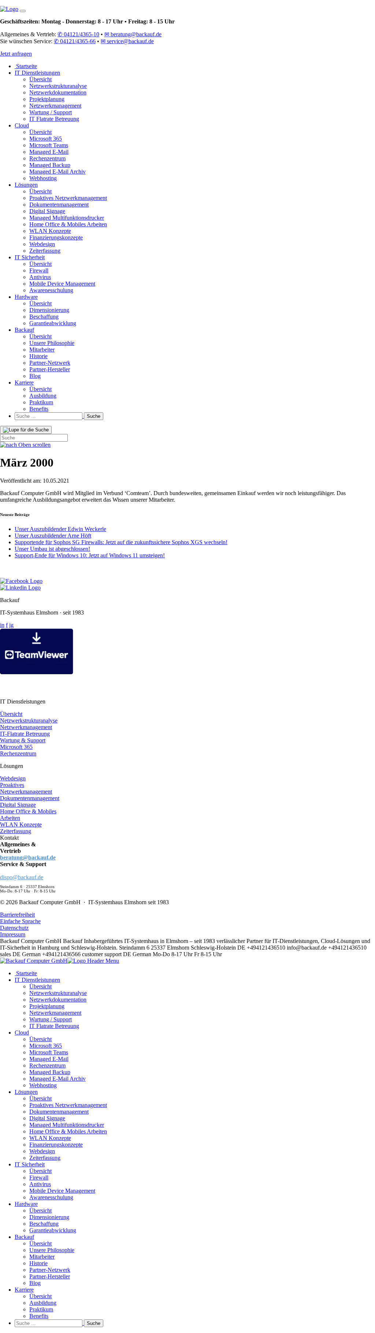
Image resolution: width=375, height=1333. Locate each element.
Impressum (12, 934)
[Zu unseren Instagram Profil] (6, 574)
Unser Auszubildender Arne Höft (53, 535)
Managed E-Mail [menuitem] (48, 1059)
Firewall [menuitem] (38, 1177)
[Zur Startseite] (9, 9)
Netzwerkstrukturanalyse (58, 86)
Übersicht (40, 79)
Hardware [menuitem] (26, 1204)
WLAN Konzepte (50, 231)
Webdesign (42, 244)
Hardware (26, 297)
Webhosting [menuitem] (43, 1085)
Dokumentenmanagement (59, 204)
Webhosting (43, 178)
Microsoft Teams (48, 145)
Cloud (22, 125)
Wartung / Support (50, 112)
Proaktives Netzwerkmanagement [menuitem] (68, 1105)
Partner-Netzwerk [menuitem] (49, 1270)
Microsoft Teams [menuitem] (48, 1052)
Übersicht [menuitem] (40, 986)
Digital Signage (47, 211)
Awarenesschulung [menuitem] (51, 1197)
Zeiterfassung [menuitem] (44, 1158)
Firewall (38, 270)
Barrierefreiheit (17, 914)
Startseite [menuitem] (26, 973)
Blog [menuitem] (35, 1283)
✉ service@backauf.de (127, 41)
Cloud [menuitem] (22, 1032)
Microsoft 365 (45, 138)
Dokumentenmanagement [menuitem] (59, 1112)
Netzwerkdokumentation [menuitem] (57, 999)
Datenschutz (14, 928)
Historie (38, 356)
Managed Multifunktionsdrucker (66, 218)
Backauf (24, 330)
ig (11, 625)
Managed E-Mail (48, 152)
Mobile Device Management (62, 284)
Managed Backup (49, 165)
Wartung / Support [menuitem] (50, 1019)
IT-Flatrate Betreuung (25, 734)
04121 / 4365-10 (40, 851)
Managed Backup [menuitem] (49, 1072)
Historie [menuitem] (38, 1263)
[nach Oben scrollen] (25, 445)
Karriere (24, 382)
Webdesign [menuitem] (42, 1151)
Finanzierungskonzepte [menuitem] (56, 1144)
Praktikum (41, 402)
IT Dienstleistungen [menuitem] (37, 980)
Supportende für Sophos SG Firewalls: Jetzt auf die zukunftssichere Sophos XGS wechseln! (121, 542)
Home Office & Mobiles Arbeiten (68, 224)
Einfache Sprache (20, 921)
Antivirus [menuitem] (40, 1184)
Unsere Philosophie (51, 343)
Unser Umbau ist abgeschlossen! (52, 549)
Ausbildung (42, 396)
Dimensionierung (49, 310)
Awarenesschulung (51, 290)
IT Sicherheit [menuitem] (30, 1164)
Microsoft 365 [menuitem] (45, 1046)
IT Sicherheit (30, 257)
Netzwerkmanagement (55, 106)
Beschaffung (44, 316)
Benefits (38, 409)
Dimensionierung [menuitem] (49, 1217)
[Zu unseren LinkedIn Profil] (20, 587)
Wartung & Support (22, 740)
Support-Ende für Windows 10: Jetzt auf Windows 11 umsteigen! (90, 555)
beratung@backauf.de (28, 857)
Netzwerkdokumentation (57, 92)
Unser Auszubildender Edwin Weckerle (60, 529)
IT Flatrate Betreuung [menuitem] (54, 1026)
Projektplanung (46, 99)
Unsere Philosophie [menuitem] (51, 1250)
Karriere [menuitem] (24, 1289)
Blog (35, 376)
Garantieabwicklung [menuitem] (52, 1230)
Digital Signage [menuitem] (47, 1118)
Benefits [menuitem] (38, 1316)
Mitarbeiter (42, 349)
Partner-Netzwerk (49, 363)
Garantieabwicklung (52, 323)
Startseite (26, 66)
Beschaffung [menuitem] (44, 1224)
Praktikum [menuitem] (41, 1309)
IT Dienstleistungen (37, 73)
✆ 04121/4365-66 (75, 41)
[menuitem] (195, 1323)
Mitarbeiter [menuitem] (42, 1257)
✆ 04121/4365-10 (78, 34)
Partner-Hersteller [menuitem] (49, 1276)
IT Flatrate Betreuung (54, 119)
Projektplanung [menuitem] (46, 1006)
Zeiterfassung (44, 251)
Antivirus (40, 277)
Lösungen (26, 185)
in (2, 625)
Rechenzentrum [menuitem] (47, 1065)
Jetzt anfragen (16, 54)
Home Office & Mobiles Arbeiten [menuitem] (68, 1131)
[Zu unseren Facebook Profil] (21, 581)
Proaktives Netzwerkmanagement (68, 198)
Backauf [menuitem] (24, 1237)
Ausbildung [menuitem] (42, 1303)
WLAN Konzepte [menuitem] (50, 1138)
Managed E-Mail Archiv (57, 171)
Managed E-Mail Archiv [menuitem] (57, 1079)
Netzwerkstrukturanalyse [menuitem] (58, 993)
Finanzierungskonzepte (56, 237)
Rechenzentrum (47, 158)
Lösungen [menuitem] (26, 1092)
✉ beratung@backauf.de (132, 34)
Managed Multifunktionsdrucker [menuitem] (66, 1125)
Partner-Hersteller (49, 369)
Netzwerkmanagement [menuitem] (55, 1013)
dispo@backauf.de (21, 877)
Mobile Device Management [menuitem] (62, 1191)
